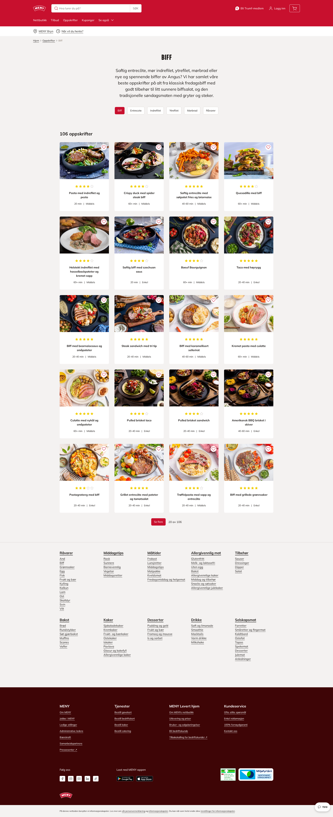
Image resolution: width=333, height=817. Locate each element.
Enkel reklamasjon (234, 718)
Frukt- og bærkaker (116, 634)
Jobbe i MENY (67, 718)
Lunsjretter (154, 563)
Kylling (64, 583)
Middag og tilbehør (203, 579)
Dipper (239, 567)
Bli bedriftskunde (178, 731)
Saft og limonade (202, 625)
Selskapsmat (245, 620)
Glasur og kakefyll (115, 650)
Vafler (63, 646)
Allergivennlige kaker (204, 575)
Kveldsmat (154, 575)
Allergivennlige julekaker (207, 588)
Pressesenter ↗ (68, 749)
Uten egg (197, 567)
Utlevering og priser (180, 718)
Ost (62, 596)
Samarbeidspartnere (71, 743)
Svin (62, 604)
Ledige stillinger (68, 724)
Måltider (154, 553)
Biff (62, 563)
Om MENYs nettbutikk (181, 712)
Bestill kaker (121, 724)
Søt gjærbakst (69, 634)
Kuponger (88, 20)
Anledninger (243, 659)
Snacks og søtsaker (203, 583)
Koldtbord (241, 634)
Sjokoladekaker (113, 625)
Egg (62, 571)
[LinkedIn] (87, 778)
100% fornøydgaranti (235, 724)
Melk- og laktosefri (203, 563)
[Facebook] (62, 778)
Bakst (195, 571)
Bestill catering (122, 731)
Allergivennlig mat (206, 553)
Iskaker (108, 642)
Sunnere (109, 563)
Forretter (240, 625)
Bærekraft (65, 737)
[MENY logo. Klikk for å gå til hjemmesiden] (39, 8)
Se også (104, 20)
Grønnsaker (67, 567)
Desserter (155, 620)
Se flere (158, 521)
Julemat (240, 654)
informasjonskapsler (158, 811)
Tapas (239, 642)
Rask (107, 558)
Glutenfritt (197, 558)
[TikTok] (96, 778)
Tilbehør (241, 553)
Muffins (64, 638)
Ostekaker (110, 638)
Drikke (196, 620)
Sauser (239, 558)
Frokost (152, 558)
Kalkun (64, 588)
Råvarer (66, 553)
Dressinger (242, 563)
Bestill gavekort (123, 712)
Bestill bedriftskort (124, 718)
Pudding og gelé (157, 625)
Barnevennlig (112, 567)
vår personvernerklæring (133, 811)
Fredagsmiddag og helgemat (166, 579)
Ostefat (240, 638)
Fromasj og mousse (159, 634)
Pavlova (109, 646)
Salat (238, 571)
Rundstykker (68, 629)
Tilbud (55, 20)
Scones (64, 642)
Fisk (62, 575)
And (62, 558)
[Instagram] (71, 778)
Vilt (62, 608)
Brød (63, 625)
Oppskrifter (70, 20)
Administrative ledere (71, 731)
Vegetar (109, 571)
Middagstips (113, 553)
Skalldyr (65, 600)
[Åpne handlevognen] (294, 8)
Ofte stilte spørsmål (235, 712)
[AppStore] (144, 778)
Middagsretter (113, 575)
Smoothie (197, 629)
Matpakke (153, 571)
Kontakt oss (230, 731)
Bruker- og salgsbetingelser (184, 724)
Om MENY (65, 712)
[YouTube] (79, 778)
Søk (135, 8)
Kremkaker (110, 629)
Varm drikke (199, 638)
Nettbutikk (40, 20)
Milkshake (197, 642)
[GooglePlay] (125, 778)
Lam (62, 592)
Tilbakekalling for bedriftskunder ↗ (188, 737)
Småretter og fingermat (250, 629)
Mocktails (197, 634)
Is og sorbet (155, 638)
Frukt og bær (68, 579)
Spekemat (241, 646)
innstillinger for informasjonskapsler (218, 811)
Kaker (108, 620)
